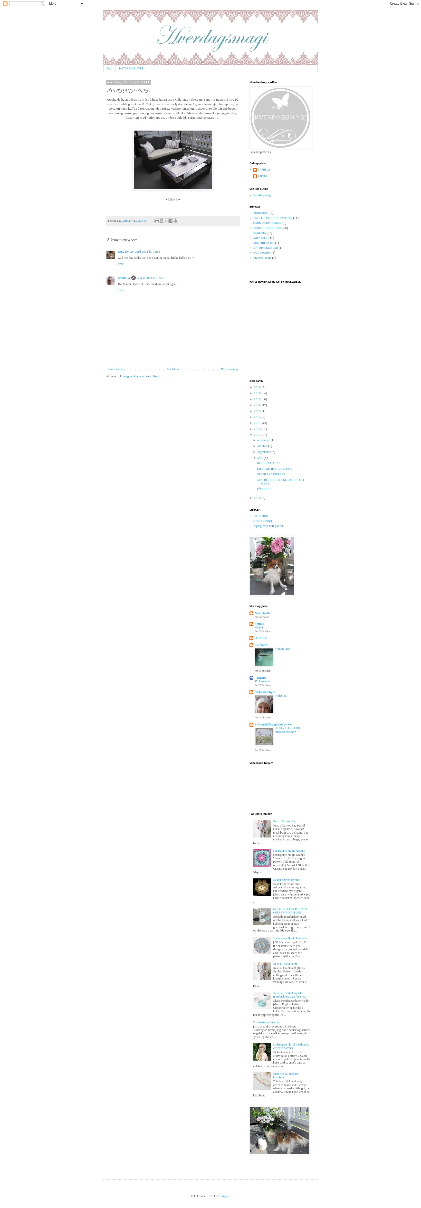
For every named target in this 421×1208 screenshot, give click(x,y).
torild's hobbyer (265, 692)
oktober (262, 446)
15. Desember (263, 681)
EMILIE (260, 624)
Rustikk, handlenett (285, 964)
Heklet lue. (281, 695)
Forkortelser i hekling (266, 1022)
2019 (257, 387)
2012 (257, 429)
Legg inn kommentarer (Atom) (141, 376)
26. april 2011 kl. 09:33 (145, 251)
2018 (257, 393)
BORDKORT (261, 213)
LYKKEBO (261, 638)
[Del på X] (166, 221)
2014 (257, 417)
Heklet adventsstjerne (286, 880)
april (260, 458)
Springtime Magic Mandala (290, 938)
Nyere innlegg (116, 369)
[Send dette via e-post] (156, 221)
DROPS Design (262, 521)
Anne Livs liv (262, 613)
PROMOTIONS (262, 258)
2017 (257, 399)
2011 (257, 435)
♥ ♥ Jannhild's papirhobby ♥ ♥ (273, 724)
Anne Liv (123, 251)
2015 (257, 411)
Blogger (225, 1196)
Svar (121, 264)
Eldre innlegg (229, 369)
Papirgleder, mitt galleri (268, 526)
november (264, 440)
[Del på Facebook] (170, 221)
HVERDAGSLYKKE (268, 463)
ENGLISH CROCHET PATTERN (272, 218)
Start (109, 68)
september (264, 452)
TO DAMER (260, 516)
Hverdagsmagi (262, 195)
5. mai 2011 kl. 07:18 (150, 278)
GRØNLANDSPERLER (267, 223)
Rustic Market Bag (285, 821)
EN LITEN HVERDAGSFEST (275, 468)
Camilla (262, 176)
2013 (257, 423)
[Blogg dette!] (161, 221)
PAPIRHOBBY (262, 252)
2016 (257, 405)
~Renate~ (261, 677)
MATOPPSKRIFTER (131, 68)
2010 (257, 498)
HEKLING (259, 233)
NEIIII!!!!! (259, 627)
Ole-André (261, 645)
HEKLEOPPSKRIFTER (267, 228)
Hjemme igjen (282, 648)
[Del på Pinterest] (175, 221)
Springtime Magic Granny (289, 850)
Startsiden (173, 369)
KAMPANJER (261, 238)
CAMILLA (124, 278)
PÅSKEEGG (264, 489)
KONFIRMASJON (263, 243)
